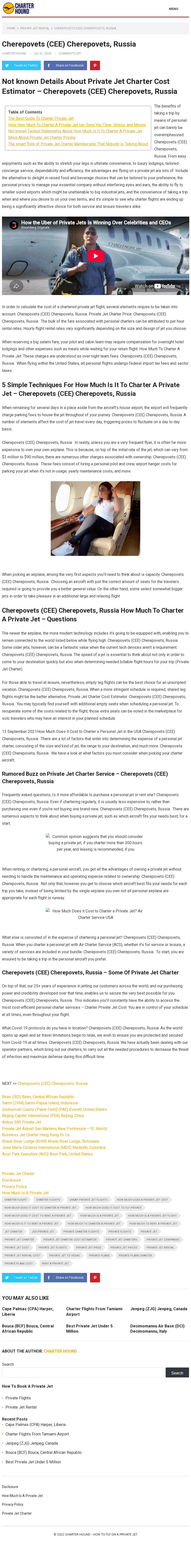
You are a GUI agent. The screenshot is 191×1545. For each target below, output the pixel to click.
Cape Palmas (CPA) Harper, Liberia (35, 1424)
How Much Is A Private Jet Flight (152, 1215)
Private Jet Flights (52, 1247)
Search (8, 1364)
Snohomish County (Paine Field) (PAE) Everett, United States (54, 1109)
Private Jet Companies (163, 1239)
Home (11, 28)
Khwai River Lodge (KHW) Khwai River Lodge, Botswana (50, 1141)
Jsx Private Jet (43, 1231)
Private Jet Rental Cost (22, 1255)
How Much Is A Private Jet (25, 1192)
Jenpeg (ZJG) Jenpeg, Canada (158, 1309)
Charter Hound (14, 53)
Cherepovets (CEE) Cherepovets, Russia (53, 1083)
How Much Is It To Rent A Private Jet (31, 1223)
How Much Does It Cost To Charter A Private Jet (40, 1207)
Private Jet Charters (121, 1239)
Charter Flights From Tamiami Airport (37, 1434)
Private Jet (149, 1231)
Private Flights (119, 1231)
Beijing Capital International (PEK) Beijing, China (43, 1115)
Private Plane (99, 1255)
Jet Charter (13, 1231)
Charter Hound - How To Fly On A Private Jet (101, 1534)
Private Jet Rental (34, 28)
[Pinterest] (95, 65)
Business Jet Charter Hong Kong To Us (36, 1134)
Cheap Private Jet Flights (88, 1199)
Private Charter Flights (81, 1231)
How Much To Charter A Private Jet (94, 1223)
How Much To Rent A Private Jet (153, 1223)
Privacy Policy (14, 1186)
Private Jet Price (88, 1247)
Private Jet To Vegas (64, 1255)
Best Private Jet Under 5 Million (33, 1462)
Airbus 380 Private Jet (21, 1122)
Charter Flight (15, 1199)
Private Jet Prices (123, 1247)
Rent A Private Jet (55, 1263)
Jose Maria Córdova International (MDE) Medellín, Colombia (54, 1147)
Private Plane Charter (135, 1255)
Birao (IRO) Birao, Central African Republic (38, 1096)
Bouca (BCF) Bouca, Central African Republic (43, 1452)
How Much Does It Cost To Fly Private (114, 1207)
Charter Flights (48, 1199)
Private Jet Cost (16, 1247)
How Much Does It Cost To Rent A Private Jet (37, 1215)
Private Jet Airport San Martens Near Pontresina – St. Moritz (54, 1128)
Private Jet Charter (18, 1173)
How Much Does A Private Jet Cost (142, 1199)
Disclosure (11, 1180)
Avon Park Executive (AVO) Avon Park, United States (47, 1154)
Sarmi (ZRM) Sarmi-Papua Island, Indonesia (40, 1103)
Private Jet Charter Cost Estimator (70, 1239)
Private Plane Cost (18, 1263)
